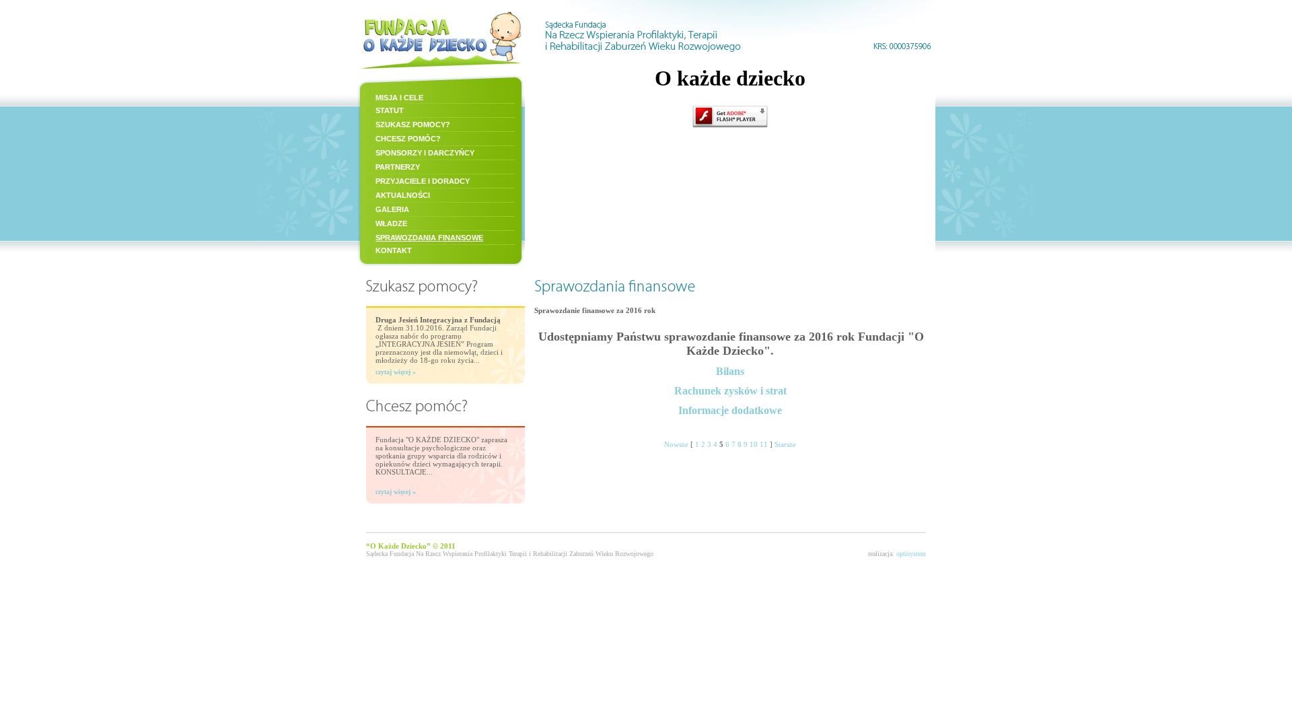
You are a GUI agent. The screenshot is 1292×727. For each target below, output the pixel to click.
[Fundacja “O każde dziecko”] (441, 70)
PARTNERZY (397, 167)
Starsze (785, 444)
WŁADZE (391, 223)
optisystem (911, 553)
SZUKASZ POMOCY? (412, 124)
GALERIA (392, 209)
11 (764, 444)
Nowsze (676, 444)
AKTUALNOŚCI (402, 195)
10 (754, 444)
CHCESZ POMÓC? (408, 139)
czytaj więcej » (395, 372)
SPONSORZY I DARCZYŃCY (424, 153)
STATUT (389, 110)
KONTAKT (393, 250)
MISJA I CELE (399, 98)
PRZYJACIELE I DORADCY (422, 181)
